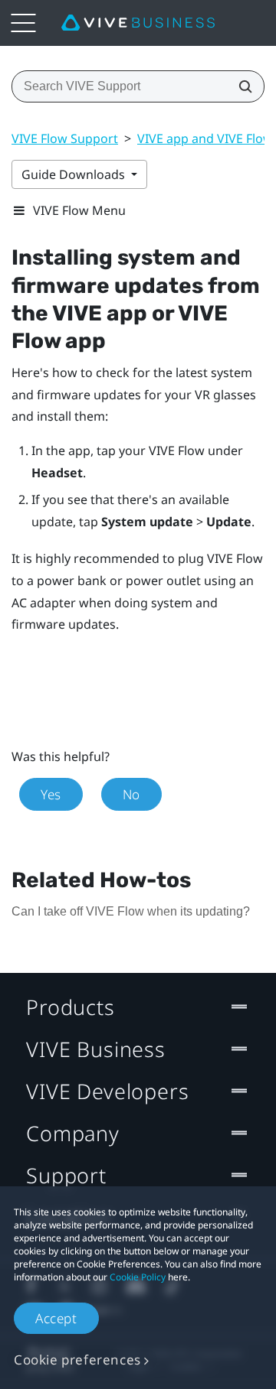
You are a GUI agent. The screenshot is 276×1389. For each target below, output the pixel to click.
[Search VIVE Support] (240, 86)
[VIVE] (138, 22)
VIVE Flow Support (65, 138)
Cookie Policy (138, 1276)
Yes (51, 794)
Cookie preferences (77, 1359)
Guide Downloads (74, 174)
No (131, 794)
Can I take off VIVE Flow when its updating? (131, 911)
